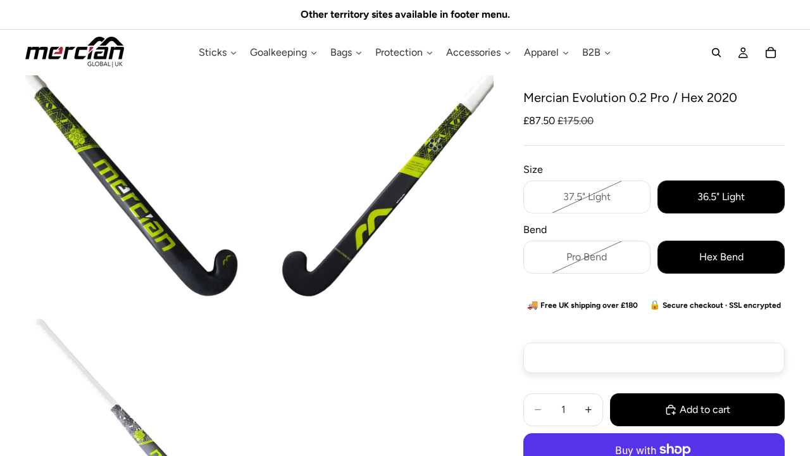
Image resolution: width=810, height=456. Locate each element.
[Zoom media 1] (141, 191)
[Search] (716, 52)
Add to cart (705, 409)
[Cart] (771, 52)
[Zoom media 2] (377, 191)
